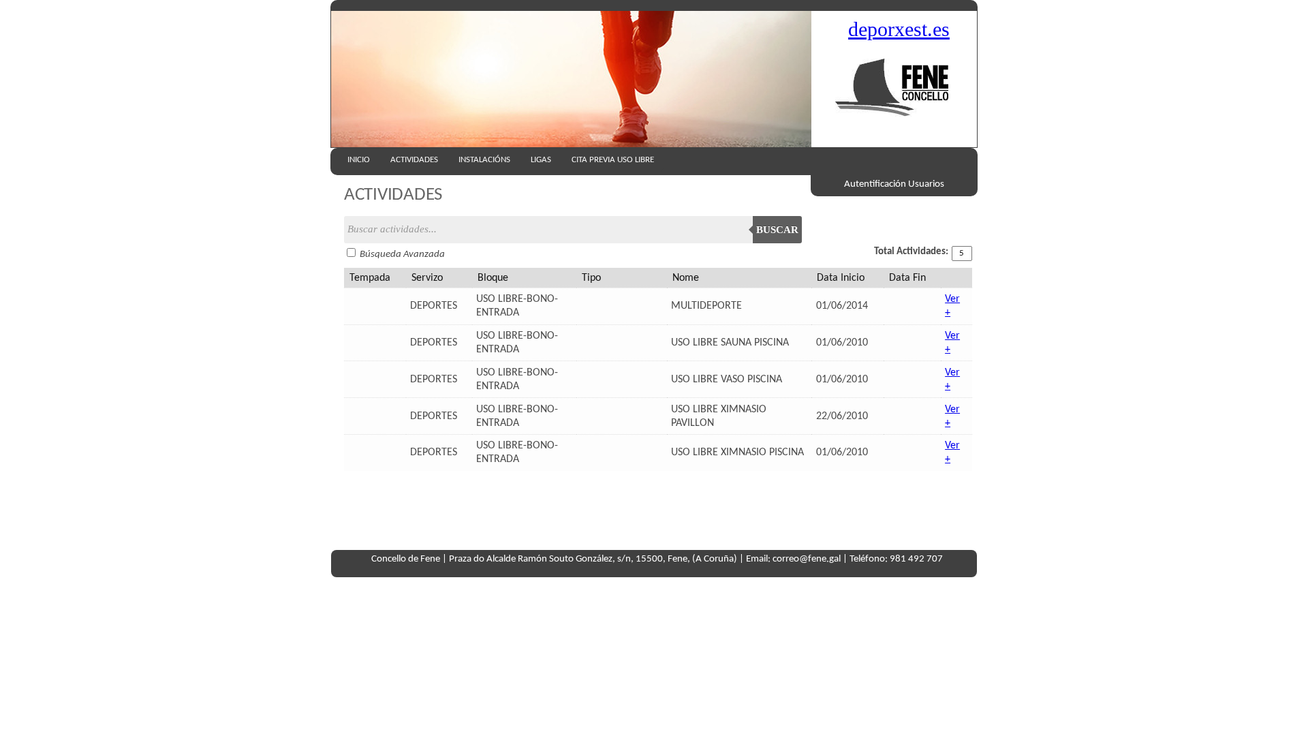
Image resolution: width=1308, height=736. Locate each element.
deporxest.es (899, 29)
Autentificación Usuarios (894, 184)
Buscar (777, 229)
